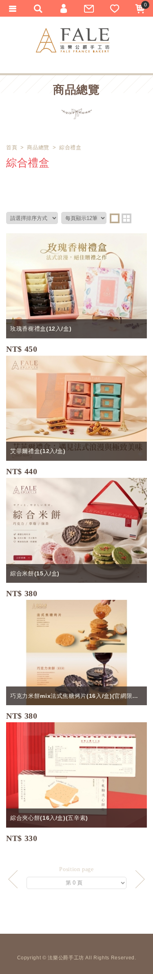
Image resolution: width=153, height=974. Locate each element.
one (115, 218)
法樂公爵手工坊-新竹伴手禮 (73, 40)
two (126, 218)
